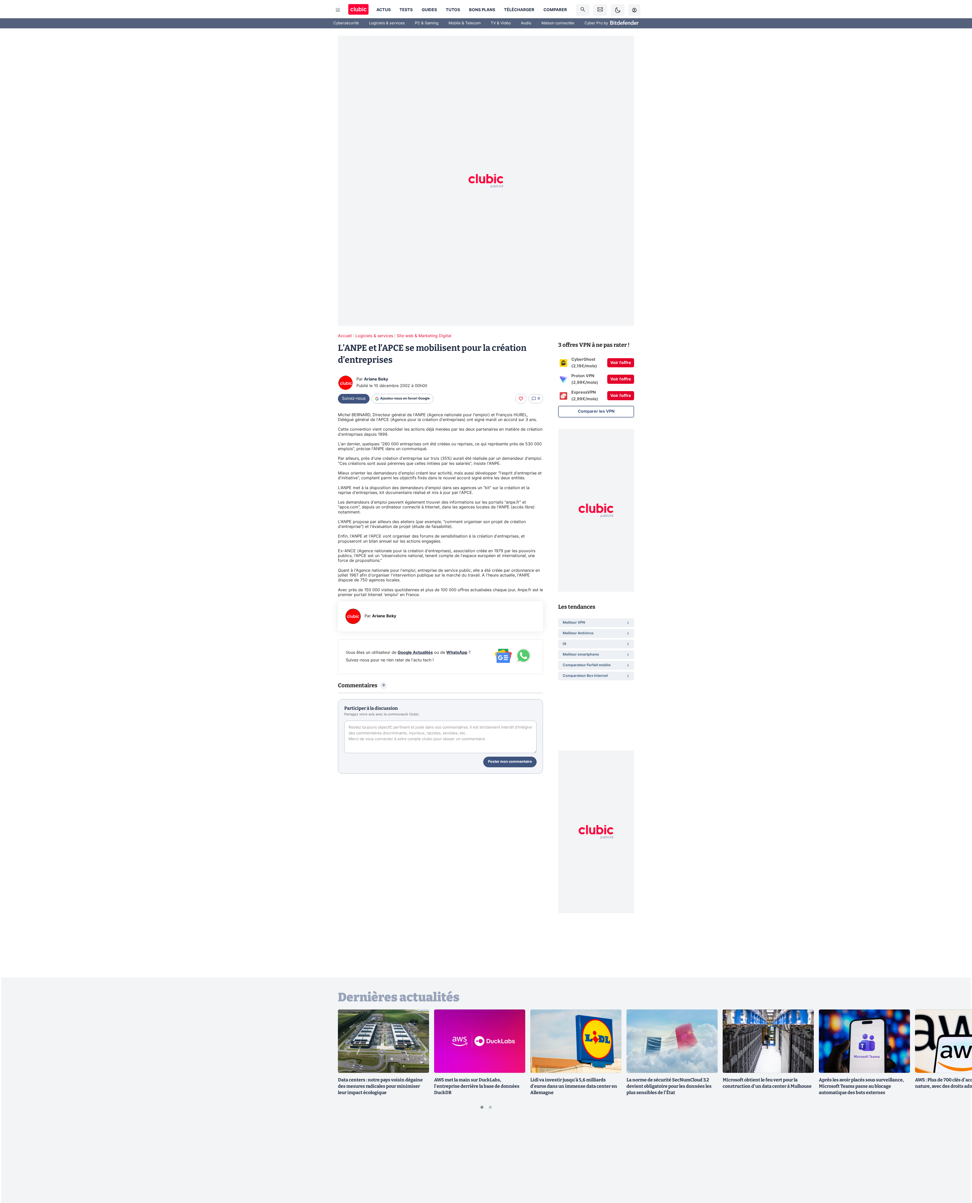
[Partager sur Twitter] (959, 1176)
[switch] (617, 10)
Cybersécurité (346, 23)
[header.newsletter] (600, 10)
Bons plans (482, 10)
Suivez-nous (354, 398)
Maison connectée (557, 23)
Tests (406, 10)
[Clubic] (358, 10)
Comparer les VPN (596, 411)
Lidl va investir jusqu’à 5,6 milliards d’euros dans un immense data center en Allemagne (573, 1086)
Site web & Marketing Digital (424, 336)
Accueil (345, 336)
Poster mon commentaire (510, 761)
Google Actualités (415, 653)
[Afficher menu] (338, 10)
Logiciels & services (387, 23)
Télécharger (519, 10)
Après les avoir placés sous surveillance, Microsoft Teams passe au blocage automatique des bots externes (861, 1086)
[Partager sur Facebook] (959, 1159)
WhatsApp (456, 653)
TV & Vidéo (501, 23)
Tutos (453, 10)
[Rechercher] (583, 10)
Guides (429, 10)
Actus (383, 10)
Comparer (555, 10)
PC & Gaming (426, 23)
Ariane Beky (376, 379)
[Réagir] (521, 398)
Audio (526, 23)
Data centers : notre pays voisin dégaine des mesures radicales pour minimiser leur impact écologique (380, 1086)
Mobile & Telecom (465, 23)
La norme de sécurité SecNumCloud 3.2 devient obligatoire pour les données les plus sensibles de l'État (669, 1086)
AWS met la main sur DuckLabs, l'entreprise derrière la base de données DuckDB (476, 1086)
